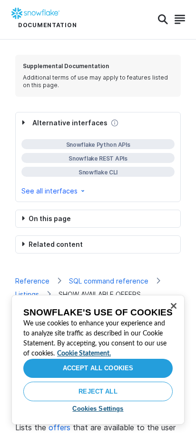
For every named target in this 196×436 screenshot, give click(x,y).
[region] (98, 360)
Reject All (97, 391)
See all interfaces (49, 191)
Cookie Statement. (84, 353)
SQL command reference (108, 281)
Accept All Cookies (98, 368)
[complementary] (98, 157)
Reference (32, 281)
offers (59, 427)
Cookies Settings (97, 408)
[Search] (162, 19)
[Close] (173, 305)
